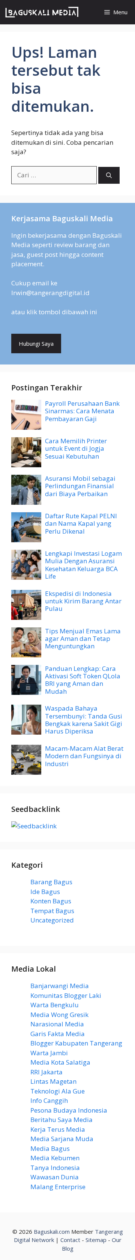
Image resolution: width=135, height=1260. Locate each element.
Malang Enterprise (58, 1186)
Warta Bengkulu (54, 1004)
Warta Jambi (49, 1052)
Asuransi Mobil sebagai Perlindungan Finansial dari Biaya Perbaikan (80, 486)
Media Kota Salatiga (60, 1062)
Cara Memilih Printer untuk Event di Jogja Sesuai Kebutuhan (76, 448)
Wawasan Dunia (54, 1177)
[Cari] (109, 175)
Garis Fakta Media (57, 1033)
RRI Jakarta (46, 1072)
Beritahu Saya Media (61, 1119)
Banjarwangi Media (59, 985)
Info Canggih (49, 1100)
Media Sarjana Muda (61, 1138)
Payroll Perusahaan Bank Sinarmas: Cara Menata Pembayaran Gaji (82, 411)
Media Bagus (50, 1148)
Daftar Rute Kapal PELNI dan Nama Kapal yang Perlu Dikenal (81, 524)
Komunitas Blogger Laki (65, 995)
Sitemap (96, 1240)
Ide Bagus (45, 891)
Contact (70, 1240)
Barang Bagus (51, 882)
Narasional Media (57, 1024)
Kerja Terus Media (57, 1129)
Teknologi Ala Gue (57, 1091)
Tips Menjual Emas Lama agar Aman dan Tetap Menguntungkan (83, 639)
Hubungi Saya (36, 343)
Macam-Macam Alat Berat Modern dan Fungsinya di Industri (84, 756)
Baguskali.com (52, 1231)
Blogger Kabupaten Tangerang (76, 1043)
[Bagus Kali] (42, 12)
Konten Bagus (50, 901)
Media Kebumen (55, 1158)
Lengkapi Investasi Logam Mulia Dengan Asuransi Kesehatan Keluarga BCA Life (83, 564)
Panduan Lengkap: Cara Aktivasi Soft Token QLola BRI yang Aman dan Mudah (82, 680)
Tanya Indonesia (55, 1167)
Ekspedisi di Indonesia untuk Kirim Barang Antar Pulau (83, 601)
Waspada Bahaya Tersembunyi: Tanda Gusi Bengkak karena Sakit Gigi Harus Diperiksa (83, 719)
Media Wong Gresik (59, 1014)
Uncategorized (52, 920)
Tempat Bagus (52, 910)
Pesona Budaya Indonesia (68, 1110)
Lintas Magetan (53, 1081)
